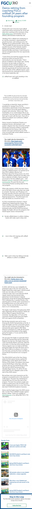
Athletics (17, 22)
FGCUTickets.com (7, 395)
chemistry (10, 180)
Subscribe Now (17, 505)
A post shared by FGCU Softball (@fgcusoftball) (16, 435)
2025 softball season (7, 34)
